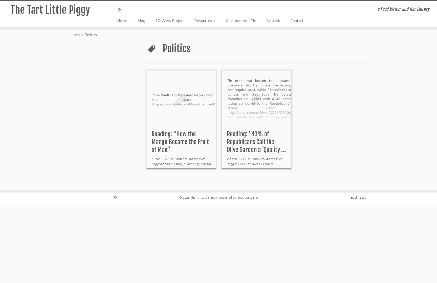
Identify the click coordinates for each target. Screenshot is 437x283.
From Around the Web (189, 159)
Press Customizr (247, 198)
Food (166, 164)
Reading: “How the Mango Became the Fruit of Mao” (180, 142)
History (177, 164)
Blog (141, 20)
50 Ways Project (169, 20)
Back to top (358, 198)
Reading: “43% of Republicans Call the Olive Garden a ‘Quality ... (256, 142)
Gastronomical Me (241, 20)
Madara (205, 164)
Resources (203, 20)
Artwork (273, 20)
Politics (190, 164)
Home (122, 20)
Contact (296, 20)
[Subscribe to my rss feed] (121, 10)
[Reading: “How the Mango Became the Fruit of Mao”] (181, 99)
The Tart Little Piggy (50, 10)
